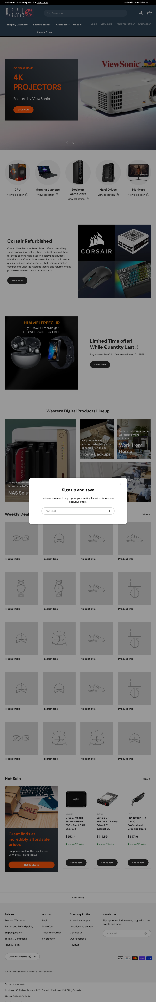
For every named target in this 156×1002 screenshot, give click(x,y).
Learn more (42, 2)
